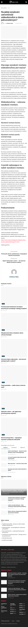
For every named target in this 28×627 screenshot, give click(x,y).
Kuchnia (12, 611)
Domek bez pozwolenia (7, 540)
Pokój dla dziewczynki (7, 538)
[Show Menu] (1, 2)
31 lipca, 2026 (4, 310)
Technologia (22, 609)
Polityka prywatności (5, 620)
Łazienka (21, 614)
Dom (9, 7)
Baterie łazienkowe (4, 607)
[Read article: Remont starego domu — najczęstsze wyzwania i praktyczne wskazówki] (14, 427)
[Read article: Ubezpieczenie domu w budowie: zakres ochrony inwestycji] (14, 322)
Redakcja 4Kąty (10, 23)
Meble (11, 613)
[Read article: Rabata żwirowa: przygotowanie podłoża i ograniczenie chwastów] (4, 513)
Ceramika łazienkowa (13, 604)
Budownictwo (4, 610)
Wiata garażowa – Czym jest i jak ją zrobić (17, 463)
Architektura (4, 603)
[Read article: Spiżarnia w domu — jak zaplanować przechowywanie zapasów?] (14, 400)
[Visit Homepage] (14, 2)
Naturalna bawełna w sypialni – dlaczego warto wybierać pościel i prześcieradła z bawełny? (14, 491)
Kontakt (18, 620)
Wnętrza (21, 612)
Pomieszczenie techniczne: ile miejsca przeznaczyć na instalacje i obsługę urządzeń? (17, 499)
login (5, 445)
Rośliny (21, 607)
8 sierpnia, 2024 (18, 23)
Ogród (20, 603)
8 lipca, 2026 (4, 336)
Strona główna (4, 7)
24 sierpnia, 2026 (6, 493)
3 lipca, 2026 (4, 441)
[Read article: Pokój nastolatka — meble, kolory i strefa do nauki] (14, 374)
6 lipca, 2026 (4, 389)
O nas (13, 620)
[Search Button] (26, 2)
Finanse (12, 609)
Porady (20, 605)
